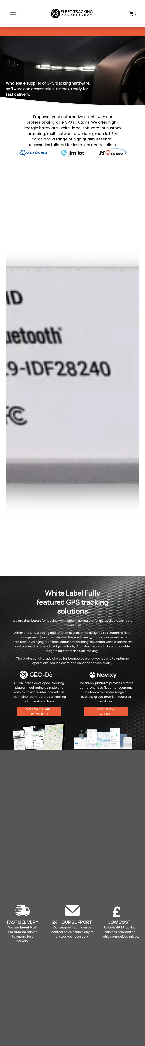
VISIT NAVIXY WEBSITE (106, 711)
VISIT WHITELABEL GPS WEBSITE (39, 711)
